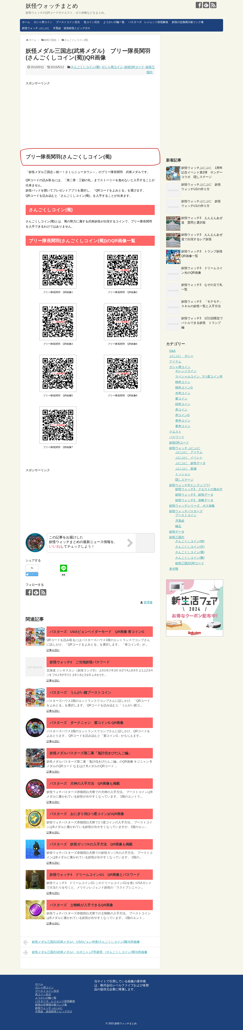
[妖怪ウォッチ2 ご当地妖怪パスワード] (35, 666)
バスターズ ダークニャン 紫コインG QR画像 (86, 723)
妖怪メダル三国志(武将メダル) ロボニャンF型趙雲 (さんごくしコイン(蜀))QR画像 (89, 952)
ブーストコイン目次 (68, 22)
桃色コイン (182, 382)
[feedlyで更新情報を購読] (206, 5)
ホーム (26, 22)
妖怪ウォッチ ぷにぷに (35, 28)
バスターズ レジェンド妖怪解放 (148, 22)
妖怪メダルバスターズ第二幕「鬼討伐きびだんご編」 (91, 753)
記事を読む (53, 650)
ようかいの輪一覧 (114, 22)
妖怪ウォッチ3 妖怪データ (194, 494)
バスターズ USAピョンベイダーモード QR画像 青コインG (97, 632)
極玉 (178, 526)
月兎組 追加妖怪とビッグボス (71, 28)
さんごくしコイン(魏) (189, 557)
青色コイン (182, 420)
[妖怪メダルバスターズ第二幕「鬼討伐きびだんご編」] (35, 758)
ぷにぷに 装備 (185, 468)
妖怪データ (176, 531)
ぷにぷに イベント (189, 457)
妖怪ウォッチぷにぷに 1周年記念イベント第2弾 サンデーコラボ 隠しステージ (201, 172)
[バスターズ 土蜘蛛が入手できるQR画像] (35, 909)
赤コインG (182, 415)
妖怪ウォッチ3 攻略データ (194, 500)
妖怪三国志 (176, 537)
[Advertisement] (57, 112)
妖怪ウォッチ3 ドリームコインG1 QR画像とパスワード (95, 875)
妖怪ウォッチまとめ (52, 6)
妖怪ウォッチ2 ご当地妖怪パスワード (80, 662)
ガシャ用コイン (43, 22)
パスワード (176, 437)
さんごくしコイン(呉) (189, 546)
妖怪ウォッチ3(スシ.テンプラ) (189, 485)
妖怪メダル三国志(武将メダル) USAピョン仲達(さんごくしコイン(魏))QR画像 (86, 941)
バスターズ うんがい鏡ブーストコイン (80, 692)
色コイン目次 (92, 22)
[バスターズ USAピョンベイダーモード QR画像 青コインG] (35, 636)
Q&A (172, 351)
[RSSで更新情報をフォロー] (213, 5)
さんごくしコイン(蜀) (85, 67)
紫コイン (181, 398)
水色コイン (182, 393)
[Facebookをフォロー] (199, 5)
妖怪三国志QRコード (189, 563)
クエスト (175, 431)
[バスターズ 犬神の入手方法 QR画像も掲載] (35, 788)
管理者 (148, 602)
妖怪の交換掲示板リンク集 (188, 22)
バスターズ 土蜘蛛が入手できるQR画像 (81, 905)
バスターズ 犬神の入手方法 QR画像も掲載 (85, 783)
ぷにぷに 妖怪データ (190, 463)
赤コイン (181, 409)
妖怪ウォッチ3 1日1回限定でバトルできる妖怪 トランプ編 (202, 323)
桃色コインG (184, 387)
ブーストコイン (185, 515)
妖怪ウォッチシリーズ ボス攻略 (192, 505)
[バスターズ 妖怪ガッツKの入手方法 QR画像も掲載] (35, 849)
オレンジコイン (185, 371)
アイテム (175, 361)
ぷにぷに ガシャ (181, 356)
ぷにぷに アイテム (189, 452)
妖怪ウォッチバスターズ (186, 511)
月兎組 (179, 520)
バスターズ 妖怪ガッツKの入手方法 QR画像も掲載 (91, 844)
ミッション (182, 474)
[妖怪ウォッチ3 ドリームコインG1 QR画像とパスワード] (35, 879)
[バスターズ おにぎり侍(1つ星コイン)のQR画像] (35, 818)
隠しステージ (184, 479)
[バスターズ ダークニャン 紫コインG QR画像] (35, 727)
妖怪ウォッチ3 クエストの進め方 (198, 489)
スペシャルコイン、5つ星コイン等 (198, 376)
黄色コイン (182, 426)
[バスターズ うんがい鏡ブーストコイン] (35, 697)
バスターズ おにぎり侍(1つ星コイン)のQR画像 (87, 814)
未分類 (173, 568)
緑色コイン (182, 404)
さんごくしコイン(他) (189, 541)
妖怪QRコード (134, 67)
